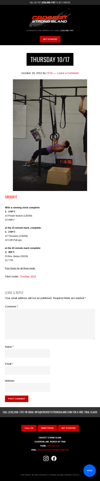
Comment (11, 306)
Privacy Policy (72, 475)
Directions (47, 428)
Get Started (50, 39)
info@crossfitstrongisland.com (53, 412)
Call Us (29, 428)
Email (9, 363)
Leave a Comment (68, 73)
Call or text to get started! (50, 2)
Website (9, 380)
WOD (89, 470)
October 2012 (28, 276)
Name (9, 346)
